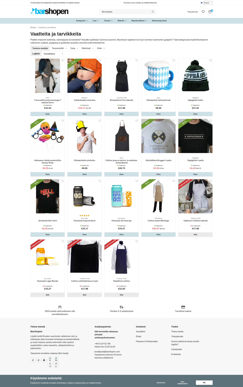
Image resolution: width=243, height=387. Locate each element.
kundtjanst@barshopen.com (107, 352)
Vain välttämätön (182, 382)
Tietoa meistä (177, 331)
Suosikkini (140, 331)
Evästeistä (176, 354)
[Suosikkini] (203, 11)
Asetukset (161, 383)
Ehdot (138, 336)
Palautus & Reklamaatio (147, 341)
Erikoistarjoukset (159, 21)
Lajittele (36, 54)
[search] (152, 11)
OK (204, 383)
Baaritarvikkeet (138, 21)
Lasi (94, 21)
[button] (48, 114)
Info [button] (195, 234)
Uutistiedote (176, 349)
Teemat (107, 21)
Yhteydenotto (192, 12)
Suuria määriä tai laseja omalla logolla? (185, 343)
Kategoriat (80, 21)
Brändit (121, 21)
